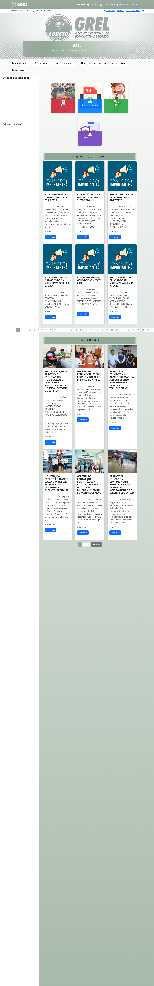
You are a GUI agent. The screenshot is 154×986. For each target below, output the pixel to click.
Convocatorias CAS (67, 63)
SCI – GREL (120, 63)
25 (133, 330)
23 (122, 330)
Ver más (96, 544)
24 (127, 330)
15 (81, 330)
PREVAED (138, 4)
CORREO (120, 11)
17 (91, 330)
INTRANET (110, 11)
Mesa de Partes (22, 63)
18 (96, 330)
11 (60, 330)
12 (65, 330)
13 (71, 330)
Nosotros (94, 4)
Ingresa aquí (63, 111)
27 (143, 330)
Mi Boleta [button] (123, 4)
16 (86, 330)
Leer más (50, 237)
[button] (11, 32)
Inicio (82, 4)
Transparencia (43, 63)
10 (55, 330)
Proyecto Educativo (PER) (95, 63)
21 (112, 330)
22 (117, 330)
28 (148, 330)
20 (107, 330)
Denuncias (19, 70)
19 (102, 330)
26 (138, 330)
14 (76, 330)
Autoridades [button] (108, 4)
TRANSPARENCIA (133, 11)
